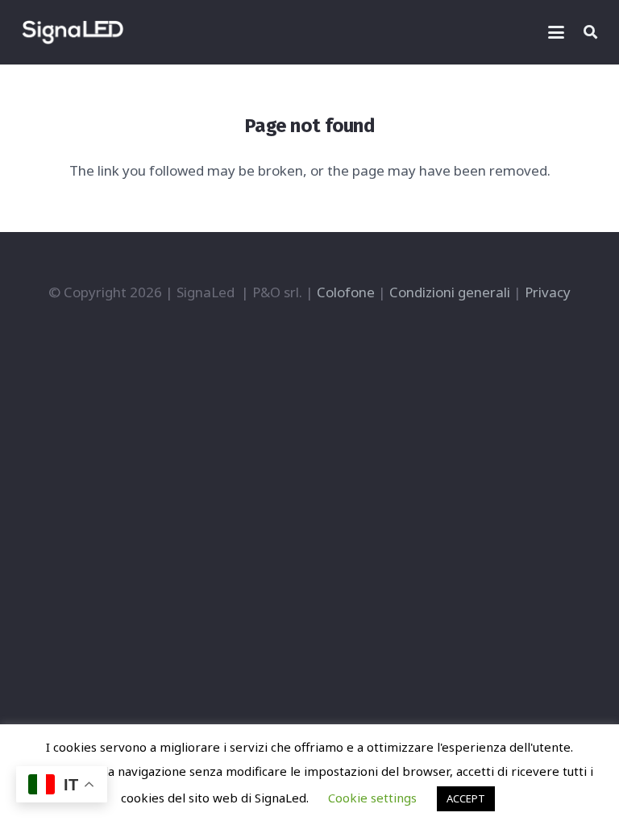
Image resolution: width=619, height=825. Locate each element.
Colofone (346, 292)
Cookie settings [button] (372, 798)
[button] (556, 32)
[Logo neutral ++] (72, 32)
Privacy (548, 292)
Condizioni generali (449, 292)
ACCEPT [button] (466, 798)
